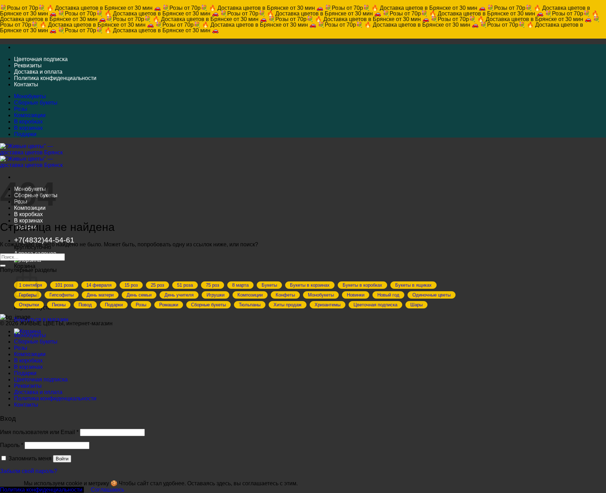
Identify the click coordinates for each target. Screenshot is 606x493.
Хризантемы (328, 304)
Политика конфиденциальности (55, 78)
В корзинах (28, 128)
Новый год (388, 295)
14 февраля (99, 285)
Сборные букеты (36, 103)
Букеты (269, 285)
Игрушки (215, 295)
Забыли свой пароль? (28, 471)
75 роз (212, 285)
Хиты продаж (288, 304)
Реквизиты (28, 65)
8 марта (240, 285)
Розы (20, 109)
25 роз (157, 285)
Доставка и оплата (38, 72)
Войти (62, 458)
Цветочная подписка (41, 59)
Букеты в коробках (362, 285)
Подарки (25, 134)
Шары (416, 304)
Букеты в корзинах (310, 285)
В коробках (28, 122)
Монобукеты (30, 96)
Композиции (30, 115)
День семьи (139, 295)
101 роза (64, 285)
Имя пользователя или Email (39, 432)
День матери (100, 295)
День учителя (179, 295)
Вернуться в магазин (41, 319)
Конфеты (285, 295)
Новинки (355, 295)
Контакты (26, 84)
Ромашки (168, 304)
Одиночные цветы (431, 295)
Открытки (29, 304)
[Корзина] (27, 331)
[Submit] (3, 266)
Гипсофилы (61, 295)
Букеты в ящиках (413, 285)
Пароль (11, 445)
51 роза (185, 285)
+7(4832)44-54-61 (44, 240)
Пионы (59, 304)
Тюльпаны (250, 304)
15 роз (131, 285)
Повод (85, 304)
